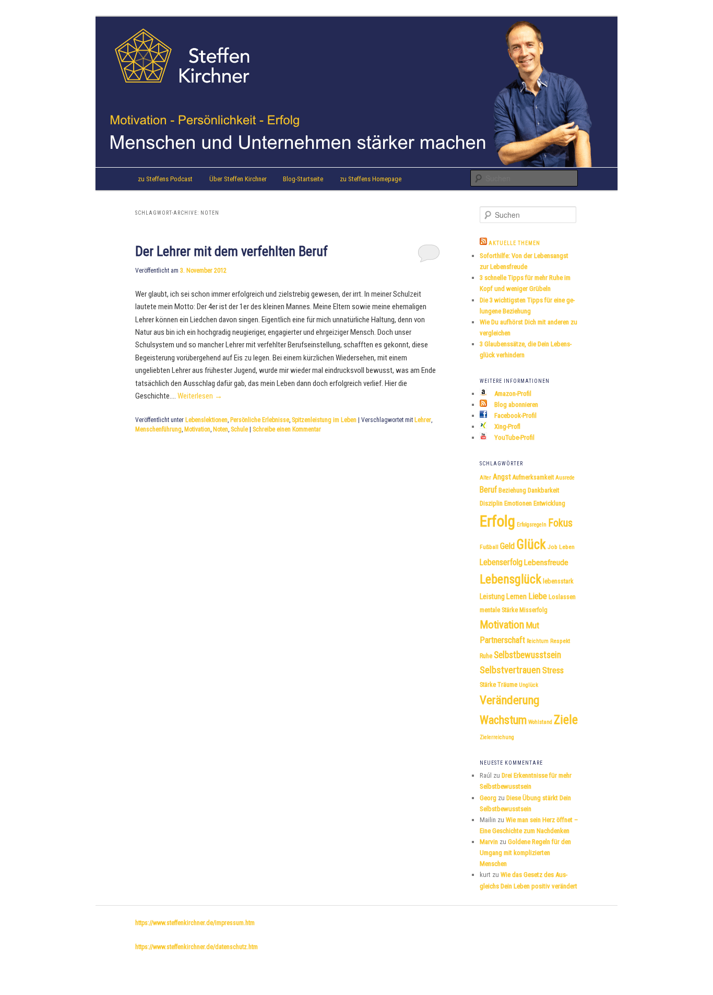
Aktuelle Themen (514, 243)
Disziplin (491, 503)
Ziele (566, 719)
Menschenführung (158, 429)
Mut (532, 625)
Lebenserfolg (501, 562)
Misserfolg (533, 610)
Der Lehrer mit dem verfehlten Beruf (231, 251)
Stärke (488, 684)
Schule (239, 429)
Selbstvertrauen (510, 669)
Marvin (489, 842)
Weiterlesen (199, 396)
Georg (488, 798)
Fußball (489, 547)
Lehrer (422, 420)
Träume (507, 684)
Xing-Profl (506, 426)
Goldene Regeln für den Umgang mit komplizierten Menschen (525, 853)
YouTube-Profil (513, 437)
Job (552, 547)
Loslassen (562, 597)
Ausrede (565, 477)
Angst (502, 477)
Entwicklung (549, 503)
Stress (553, 670)
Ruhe (486, 656)
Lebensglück (510, 579)
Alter (485, 477)
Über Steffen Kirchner (238, 179)
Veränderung (509, 700)
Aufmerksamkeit (533, 477)
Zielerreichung (497, 737)
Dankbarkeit (543, 490)
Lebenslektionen (206, 420)
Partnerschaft (502, 640)
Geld (507, 546)
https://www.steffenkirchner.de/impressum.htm (195, 923)
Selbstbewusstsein (527, 655)
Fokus (560, 523)
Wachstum (503, 720)
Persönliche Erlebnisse (259, 420)
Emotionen (518, 503)
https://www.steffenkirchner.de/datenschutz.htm (196, 947)
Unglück (528, 685)
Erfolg (497, 521)
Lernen (516, 596)
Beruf (488, 490)
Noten (220, 429)
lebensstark (558, 581)
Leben (567, 547)
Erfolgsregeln (531, 524)
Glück (531, 544)
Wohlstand (540, 722)
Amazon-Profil (512, 393)
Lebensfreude (546, 562)
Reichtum (538, 641)
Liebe (537, 596)
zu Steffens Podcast (165, 179)
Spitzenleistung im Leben (324, 420)
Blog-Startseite (303, 179)
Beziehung (512, 490)
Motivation (197, 429)
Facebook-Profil (515, 415)
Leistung (492, 596)
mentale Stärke (499, 610)
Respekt (560, 641)
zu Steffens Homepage (370, 179)
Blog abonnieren (515, 404)
